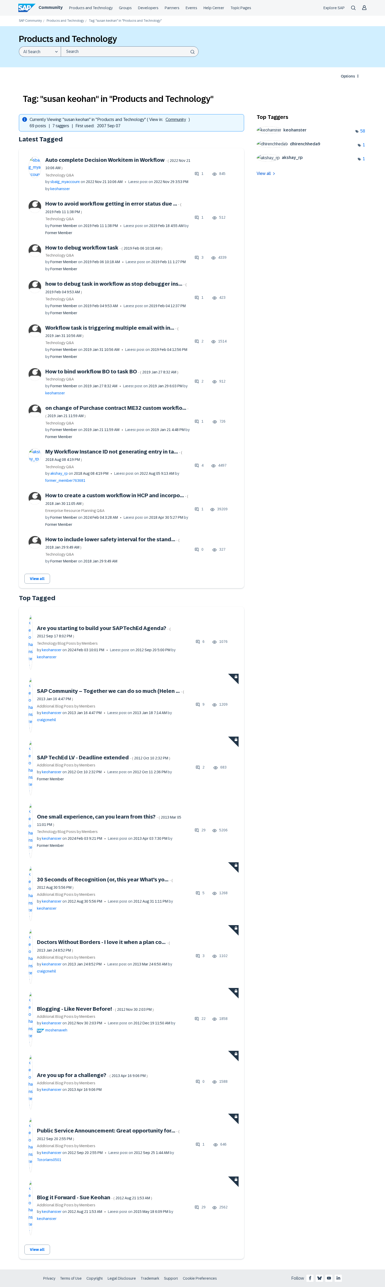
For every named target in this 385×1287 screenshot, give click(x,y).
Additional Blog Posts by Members (66, 706)
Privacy (49, 1278)
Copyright (94, 1278)
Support (171, 1278)
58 (362, 131)
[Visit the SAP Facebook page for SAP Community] (310, 1278)
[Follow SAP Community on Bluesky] (319, 1278)
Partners (172, 8)
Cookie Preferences (200, 1278)
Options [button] (348, 76)
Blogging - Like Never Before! (95, 1009)
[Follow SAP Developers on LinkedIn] (338, 1278)
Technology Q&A (59, 175)
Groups (125, 8)
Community (50, 7)
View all (37, 579)
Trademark (150, 1278)
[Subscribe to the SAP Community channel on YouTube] (329, 1278)
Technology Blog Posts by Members (67, 643)
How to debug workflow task (103, 248)
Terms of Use (71, 1278)
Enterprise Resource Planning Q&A (74, 511)
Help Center (214, 8)
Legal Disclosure (122, 1278)
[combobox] (130, 51)
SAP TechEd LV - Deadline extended (103, 757)
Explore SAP (334, 8)
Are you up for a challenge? (92, 1075)
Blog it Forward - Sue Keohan (94, 1197)
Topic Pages (240, 8)
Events (191, 8)
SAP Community (30, 21)
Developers (148, 8)
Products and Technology (91, 8)
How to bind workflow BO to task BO (111, 371)
